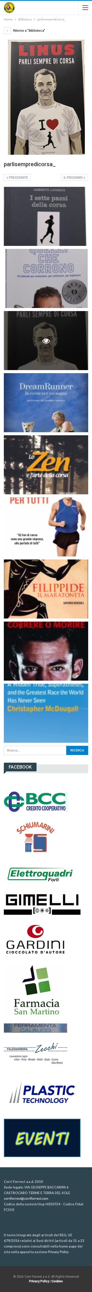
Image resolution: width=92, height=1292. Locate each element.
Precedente (18, 177)
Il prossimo (74, 177)
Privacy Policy (58, 1252)
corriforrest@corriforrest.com (26, 1198)
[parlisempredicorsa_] (46, 216)
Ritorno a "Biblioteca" (28, 30)
